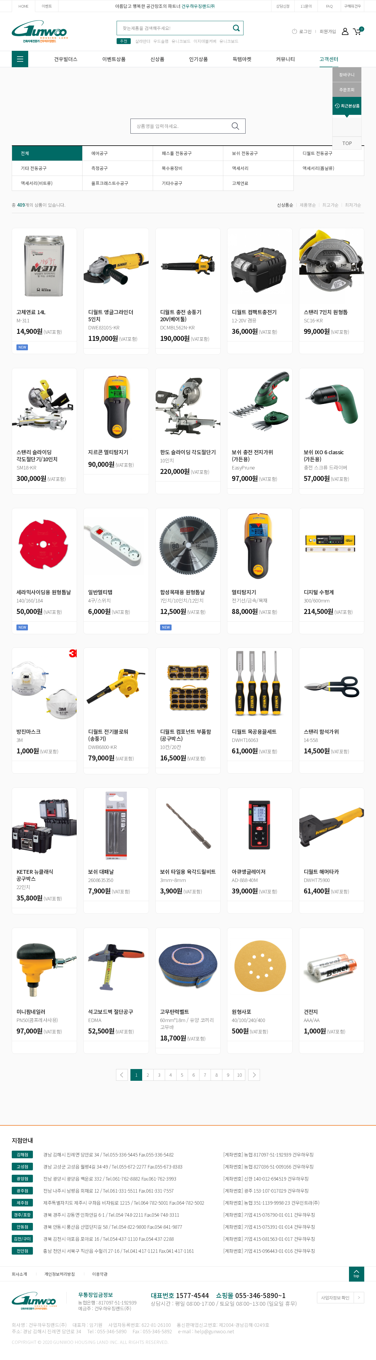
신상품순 (285, 205)
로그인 (305, 31)
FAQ (329, 6)
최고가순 (330, 205)
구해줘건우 (352, 6)
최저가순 (353, 205)
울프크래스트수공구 (109, 183)
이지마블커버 (205, 41)
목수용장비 (172, 168)
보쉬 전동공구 (245, 153)
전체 (25, 153)
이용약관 (100, 1274)
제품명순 (308, 205)
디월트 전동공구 (318, 153)
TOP (347, 143)
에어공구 (99, 153)
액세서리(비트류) (37, 183)
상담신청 (282, 6)
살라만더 (142, 41)
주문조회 (347, 89)
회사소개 (19, 1274)
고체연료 (240, 183)
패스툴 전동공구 (177, 153)
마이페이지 (345, 31)
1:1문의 (306, 6)
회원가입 (328, 31)
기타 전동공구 (34, 168)
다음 (254, 1075)
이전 (122, 1075)
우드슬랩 (161, 41)
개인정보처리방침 (59, 1274)
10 (239, 1075)
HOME (23, 6)
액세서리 (240, 168)
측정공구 (99, 168)
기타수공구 (172, 183)
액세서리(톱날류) (318, 168)
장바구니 (358, 31)
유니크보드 (181, 41)
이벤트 (47, 6)
